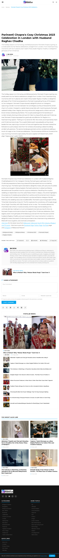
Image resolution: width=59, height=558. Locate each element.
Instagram (7, 227)
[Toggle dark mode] (56, 2)
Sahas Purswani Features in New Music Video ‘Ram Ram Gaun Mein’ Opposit (31, 380)
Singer (33, 518)
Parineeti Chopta (43, 232)
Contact (4, 544)
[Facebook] (3, 496)
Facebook (21, 240)
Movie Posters (35, 508)
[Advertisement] (13, 20)
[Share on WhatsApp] (14, 307)
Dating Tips (5, 520)
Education (5, 522)
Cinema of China (6, 516)
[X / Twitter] (6, 496)
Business (4, 512)
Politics (33, 516)
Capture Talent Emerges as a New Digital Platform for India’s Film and (29, 363)
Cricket (4, 518)
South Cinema (35, 520)
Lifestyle (33, 506)
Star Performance (36, 522)
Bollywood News (20, 232)
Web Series (34, 534)
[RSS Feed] (15, 496)
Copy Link (53, 240)
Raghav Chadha (7, 234)
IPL (32, 504)
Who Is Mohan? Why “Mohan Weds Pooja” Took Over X (21, 353)
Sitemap (4, 550)
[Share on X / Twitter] (6, 307)
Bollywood (26, 223)
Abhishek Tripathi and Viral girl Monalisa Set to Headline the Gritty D (29, 357)
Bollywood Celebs (8, 232)
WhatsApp (44, 240)
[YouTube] (9, 496)
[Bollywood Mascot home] (28, 2)
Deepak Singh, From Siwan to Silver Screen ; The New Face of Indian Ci (29, 374)
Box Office (5, 510)
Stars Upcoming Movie (37, 524)
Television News (35, 528)
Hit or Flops (5, 530)
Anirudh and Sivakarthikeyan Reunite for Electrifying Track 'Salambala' (30, 403)
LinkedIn (35, 240)
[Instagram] (12, 496)
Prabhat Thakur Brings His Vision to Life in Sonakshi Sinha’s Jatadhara (29, 386)
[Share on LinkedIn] (10, 307)
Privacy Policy (43, 555)
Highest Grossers (6, 528)
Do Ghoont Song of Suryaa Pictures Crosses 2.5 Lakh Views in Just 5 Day (30, 397)
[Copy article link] (25, 307)
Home (3, 7)
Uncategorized (35, 532)
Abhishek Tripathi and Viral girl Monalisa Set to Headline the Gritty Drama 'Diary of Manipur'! (15, 442)
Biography (5, 506)
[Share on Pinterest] (21, 307)
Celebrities (5, 514)
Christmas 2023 (32, 232)
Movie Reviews (35, 510)
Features (8, 7)
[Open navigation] (2, 2)
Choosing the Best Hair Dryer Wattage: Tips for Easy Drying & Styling (29, 391)
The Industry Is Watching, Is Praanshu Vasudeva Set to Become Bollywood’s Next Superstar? (14, 471)
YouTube (45, 225)
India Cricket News (7, 534)
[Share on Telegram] (17, 307)
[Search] (53, 2)
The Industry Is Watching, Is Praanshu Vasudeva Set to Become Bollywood (30, 369)
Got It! (52, 555)
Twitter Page (38, 225)
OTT (32, 514)
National (33, 512)
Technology (34, 526)
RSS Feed (5, 548)
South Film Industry (43, 223)
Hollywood (33, 223)
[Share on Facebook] (3, 307)
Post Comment (9, 302)
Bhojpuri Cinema (6, 504)
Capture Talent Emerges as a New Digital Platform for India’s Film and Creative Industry (42, 442)
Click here (5, 223)
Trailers (33, 530)
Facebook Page (29, 225)
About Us (4, 542)
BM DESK (13, 248)
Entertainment (6, 524)
